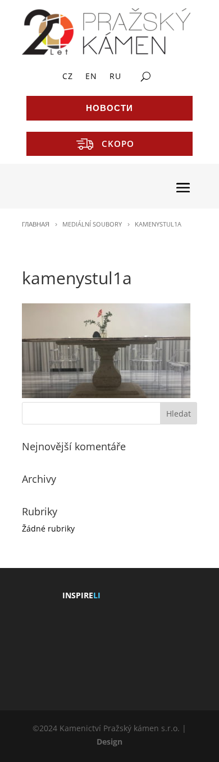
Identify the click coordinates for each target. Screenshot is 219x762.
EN (91, 76)
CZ (67, 76)
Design (109, 741)
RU (115, 76)
